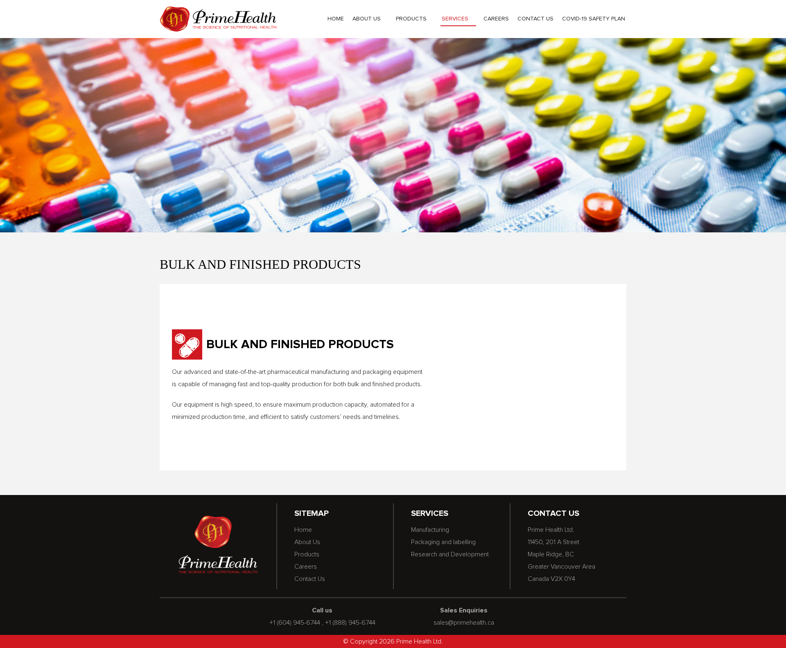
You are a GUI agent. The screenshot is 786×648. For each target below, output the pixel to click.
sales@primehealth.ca (464, 622)
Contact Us (535, 19)
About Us (366, 19)
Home (336, 19)
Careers (496, 19)
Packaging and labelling (443, 542)
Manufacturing (430, 529)
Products (411, 19)
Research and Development (450, 554)
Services (455, 19)
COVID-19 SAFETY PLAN (593, 19)
